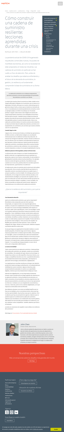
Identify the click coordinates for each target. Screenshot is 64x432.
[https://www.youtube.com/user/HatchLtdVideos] (7, 412)
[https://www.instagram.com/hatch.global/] (11, 412)
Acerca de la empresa (49, 18)
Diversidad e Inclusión (50, 22)
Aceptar (56, 429)
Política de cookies (38, 429)
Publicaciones (21, 11)
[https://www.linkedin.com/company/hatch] (16, 412)
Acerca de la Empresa (10, 383)
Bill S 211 (7, 398)
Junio (39, 11)
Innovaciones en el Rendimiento (51, 40)
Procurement (15, 313)
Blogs (28, 11)
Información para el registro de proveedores (10, 402)
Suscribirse (10, 420)
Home (6, 11)
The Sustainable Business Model (28, 313)
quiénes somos (13, 11)
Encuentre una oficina (26, 391)
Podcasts (48, 43)
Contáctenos (47, 51)
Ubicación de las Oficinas (48, 31)
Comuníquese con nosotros (28, 383)
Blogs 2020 (33, 11)
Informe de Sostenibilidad (50, 45)
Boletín (48, 38)
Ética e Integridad (48, 26)
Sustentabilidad (48, 20)
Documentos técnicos (49, 49)
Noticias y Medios (48, 28)
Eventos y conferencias (50, 24)
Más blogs (32, 361)
